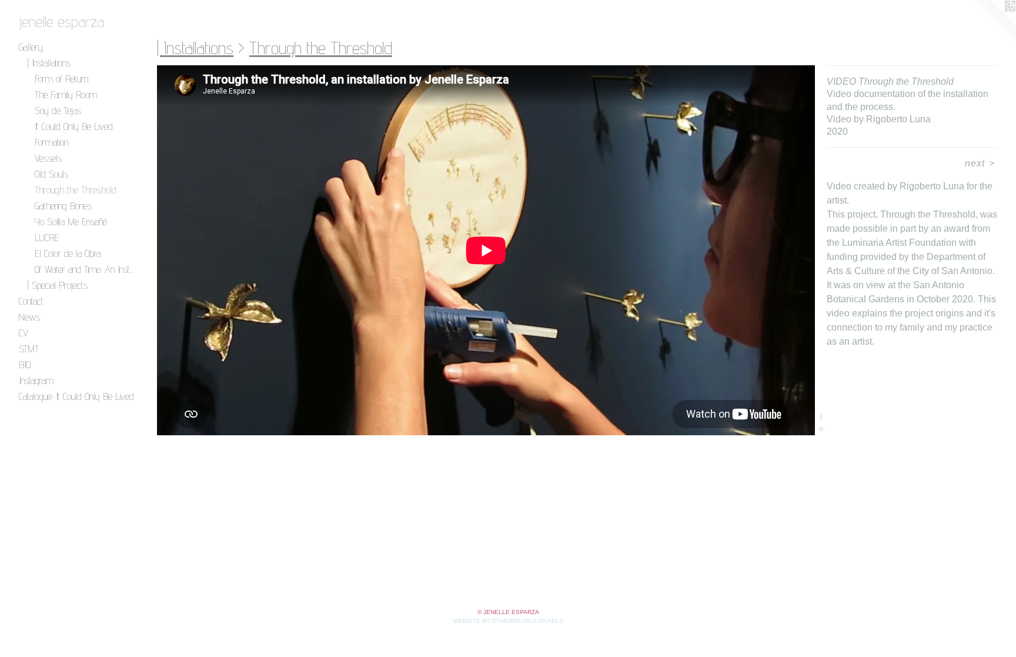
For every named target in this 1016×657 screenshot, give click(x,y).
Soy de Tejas (58, 110)
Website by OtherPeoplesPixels (508, 621)
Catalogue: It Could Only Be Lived (76, 396)
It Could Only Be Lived (74, 126)
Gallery (31, 47)
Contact (31, 301)
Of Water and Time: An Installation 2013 (85, 269)
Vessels (48, 158)
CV (23, 332)
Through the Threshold (75, 190)
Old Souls (51, 174)
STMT (29, 348)
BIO (25, 364)
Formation (51, 142)
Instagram (36, 380)
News (29, 317)
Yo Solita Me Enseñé (71, 221)
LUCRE (47, 237)
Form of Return (61, 78)
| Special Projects (57, 285)
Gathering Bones (63, 205)
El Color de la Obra (68, 253)
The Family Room (66, 94)
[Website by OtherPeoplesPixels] (992, 23)
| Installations (49, 62)
